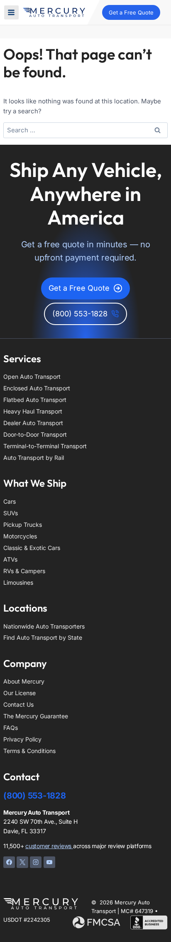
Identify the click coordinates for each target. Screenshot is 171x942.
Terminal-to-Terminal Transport (45, 445)
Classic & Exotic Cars (31, 547)
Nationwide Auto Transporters (44, 626)
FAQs (10, 727)
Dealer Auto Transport (33, 422)
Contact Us (18, 704)
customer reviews (49, 845)
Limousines (18, 582)
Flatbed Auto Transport (34, 399)
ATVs (10, 559)
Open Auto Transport (32, 376)
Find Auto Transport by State (42, 637)
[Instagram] (36, 862)
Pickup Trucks (22, 524)
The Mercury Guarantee (35, 716)
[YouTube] (49, 862)
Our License (19, 692)
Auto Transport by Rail (33, 457)
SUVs (10, 512)
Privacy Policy (22, 739)
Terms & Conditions (29, 750)
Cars (9, 501)
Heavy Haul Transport (32, 411)
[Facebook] (9, 862)
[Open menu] (11, 12)
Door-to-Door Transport (35, 434)
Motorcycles (20, 536)
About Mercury (23, 681)
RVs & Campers (24, 570)
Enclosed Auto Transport (36, 388)
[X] (22, 862)
